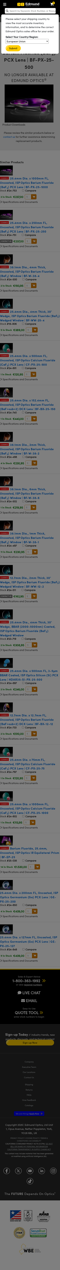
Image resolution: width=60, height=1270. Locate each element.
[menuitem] (5, 4)
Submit (13, 48)
